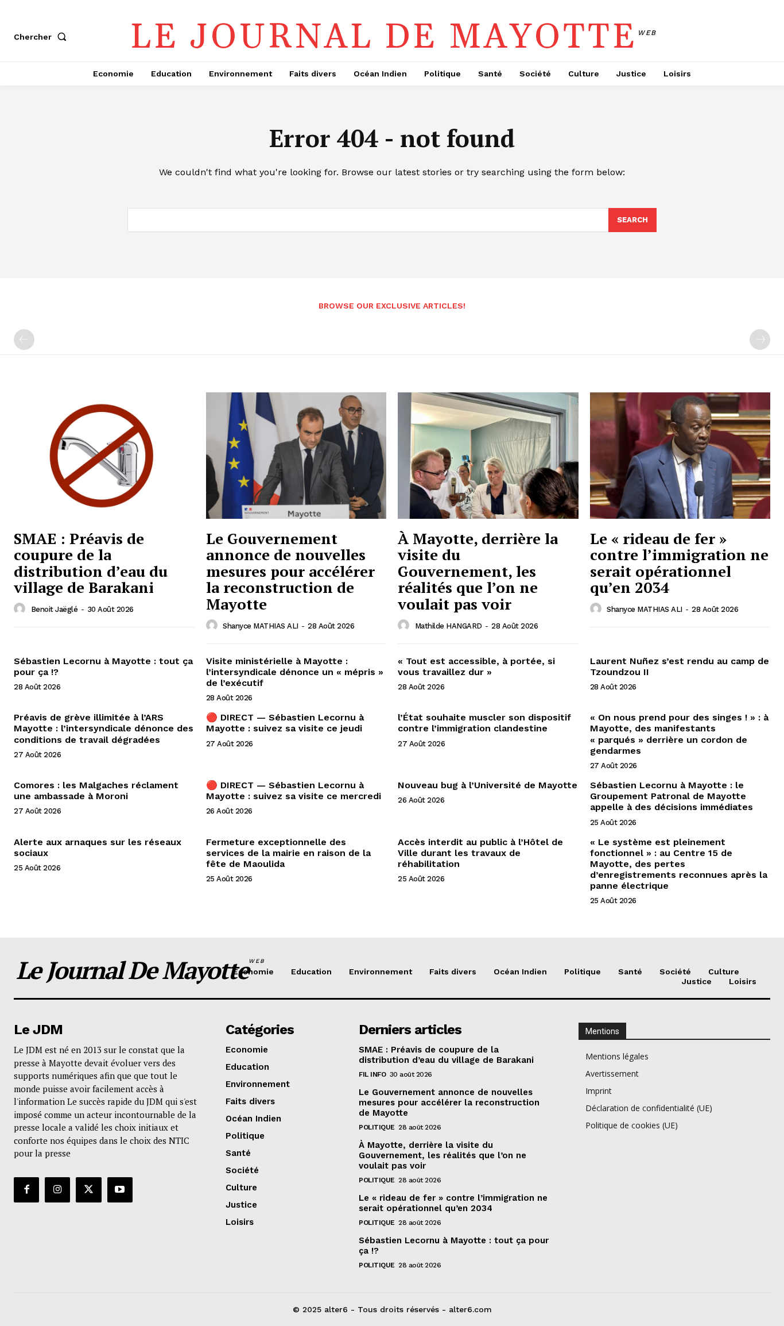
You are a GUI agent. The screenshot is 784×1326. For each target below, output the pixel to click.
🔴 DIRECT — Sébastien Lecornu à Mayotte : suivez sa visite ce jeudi (285, 723)
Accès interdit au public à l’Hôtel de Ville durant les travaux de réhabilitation (480, 853)
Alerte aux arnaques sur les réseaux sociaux (97, 847)
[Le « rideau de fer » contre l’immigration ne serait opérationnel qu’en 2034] (680, 455)
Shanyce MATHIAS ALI (260, 626)
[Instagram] (57, 1189)
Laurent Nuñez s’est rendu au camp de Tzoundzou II (679, 666)
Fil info (372, 1074)
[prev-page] (24, 339)
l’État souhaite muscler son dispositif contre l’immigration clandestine (484, 723)
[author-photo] (21, 609)
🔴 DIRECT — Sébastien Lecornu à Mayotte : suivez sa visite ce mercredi (293, 790)
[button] (42, 37)
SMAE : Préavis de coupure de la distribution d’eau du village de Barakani (91, 563)
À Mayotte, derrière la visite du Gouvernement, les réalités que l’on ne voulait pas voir (478, 571)
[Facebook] (26, 1189)
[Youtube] (120, 1189)
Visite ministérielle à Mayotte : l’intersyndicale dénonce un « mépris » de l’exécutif (294, 672)
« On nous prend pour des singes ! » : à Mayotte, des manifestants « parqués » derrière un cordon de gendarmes (679, 734)
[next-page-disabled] (760, 339)
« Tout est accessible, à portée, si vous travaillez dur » (476, 666)
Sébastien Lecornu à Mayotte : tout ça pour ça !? (103, 666)
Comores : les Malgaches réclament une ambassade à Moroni (96, 790)
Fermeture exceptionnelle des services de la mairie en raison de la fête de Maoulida (288, 853)
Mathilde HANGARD (448, 626)
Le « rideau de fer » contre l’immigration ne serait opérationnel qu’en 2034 (679, 563)
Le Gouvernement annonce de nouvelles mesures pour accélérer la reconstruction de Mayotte (290, 571)
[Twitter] (88, 1189)
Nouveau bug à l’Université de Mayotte (487, 785)
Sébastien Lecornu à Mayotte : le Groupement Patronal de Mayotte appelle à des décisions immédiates (671, 796)
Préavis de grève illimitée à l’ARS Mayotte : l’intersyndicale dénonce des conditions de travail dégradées (103, 728)
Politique (377, 1127)
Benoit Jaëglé (54, 609)
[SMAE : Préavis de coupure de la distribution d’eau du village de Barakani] (104, 455)
